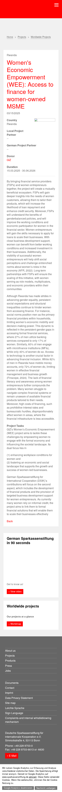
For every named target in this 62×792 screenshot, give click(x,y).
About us (10, 650)
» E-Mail (12, 755)
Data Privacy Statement (19, 698)
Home (10, 36)
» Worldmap (14, 623)
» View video (15, 591)
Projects (22, 36)
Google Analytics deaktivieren (18, 788)
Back (10, 521)
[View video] (31, 563)
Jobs (8, 671)
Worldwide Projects (41, 36)
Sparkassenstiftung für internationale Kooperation (26, 11)
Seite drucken (9, 44)
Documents (12, 683)
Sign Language (14, 713)
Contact (9, 688)
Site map (10, 703)
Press (8, 666)
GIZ (9, 160)
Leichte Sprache (14, 708)
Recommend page (17, 44)
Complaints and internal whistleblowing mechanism (28, 719)
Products (10, 660)
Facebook (25, 44)
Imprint (9, 693)
